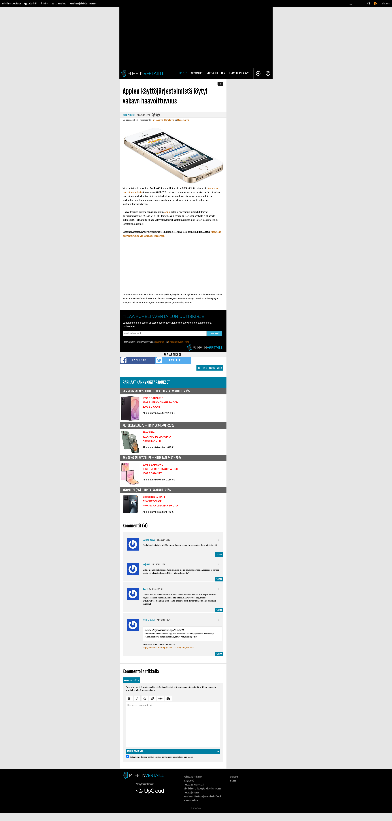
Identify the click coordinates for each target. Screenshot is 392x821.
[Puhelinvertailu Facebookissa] (268, 73)
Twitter (175, 360)
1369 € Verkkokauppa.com (160, 469)
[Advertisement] (173, 267)
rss (376, 4)
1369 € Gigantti (152, 473)
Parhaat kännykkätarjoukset (146, 382)
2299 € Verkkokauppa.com (160, 402)
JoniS (145, 589)
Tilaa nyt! (214, 333)
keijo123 (146, 564)
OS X (205, 368)
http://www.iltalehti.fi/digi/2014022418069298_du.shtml (168, 648)
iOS (199, 368)
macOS (212, 368)
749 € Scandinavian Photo (160, 505)
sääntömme (160, 342)
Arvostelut (197, 73)
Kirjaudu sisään (131, 680)
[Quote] (144, 698)
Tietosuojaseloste (191, 792)
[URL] (152, 698)
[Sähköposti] (154, 115)
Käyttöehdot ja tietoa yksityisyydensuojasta (202, 788)
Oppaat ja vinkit (30, 3)
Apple (167, 212)
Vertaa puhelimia (59, 3)
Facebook (139, 360)
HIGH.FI (233, 780)
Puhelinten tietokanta (11, 3)
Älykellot (44, 3)
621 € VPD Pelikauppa (157, 436)
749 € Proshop (152, 501)
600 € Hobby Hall (154, 497)
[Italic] (137, 698)
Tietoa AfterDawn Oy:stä (194, 784)
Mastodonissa (183, 120)
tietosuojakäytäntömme (178, 342)
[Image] (168, 698)
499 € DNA (149, 432)
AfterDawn (234, 776)
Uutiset (183, 73)
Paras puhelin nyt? (239, 73)
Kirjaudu (386, 3)
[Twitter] (158, 115)
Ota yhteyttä (189, 780)
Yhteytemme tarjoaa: (145, 784)
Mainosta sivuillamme (193, 776)
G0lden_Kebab (149, 539)
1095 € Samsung (153, 464)
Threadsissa (169, 120)
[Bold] (129, 698)
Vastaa (219, 554)
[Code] (160, 698)
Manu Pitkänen (129, 115)
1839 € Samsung (153, 398)
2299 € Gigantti (152, 406)
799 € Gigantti (152, 441)
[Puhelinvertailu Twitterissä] (258, 73)
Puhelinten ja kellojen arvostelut (83, 3)
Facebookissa (157, 120)
